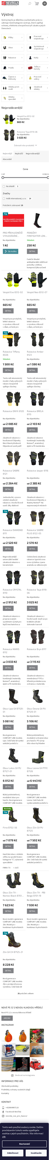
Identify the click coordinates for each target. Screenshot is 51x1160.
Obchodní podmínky (9, 1086)
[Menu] (44, 3)
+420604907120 (12, 1107)
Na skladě (12, 186)
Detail (32, 251)
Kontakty (5, 1093)
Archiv (7, 1018)
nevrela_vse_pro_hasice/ (16, 1116)
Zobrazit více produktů (24, 145)
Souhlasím (36, 1153)
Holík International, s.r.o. (18, 198)
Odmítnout (12, 1153)
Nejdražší (19, 153)
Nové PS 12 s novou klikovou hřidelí (16, 1012)
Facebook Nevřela (13, 1111)
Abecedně (7, 159)
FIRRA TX (6, 867)
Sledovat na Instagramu (25, 1075)
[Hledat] (30, 3)
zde (4, 1136)
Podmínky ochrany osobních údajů (15, 1089)
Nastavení (24, 1143)
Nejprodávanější (33, 153)
